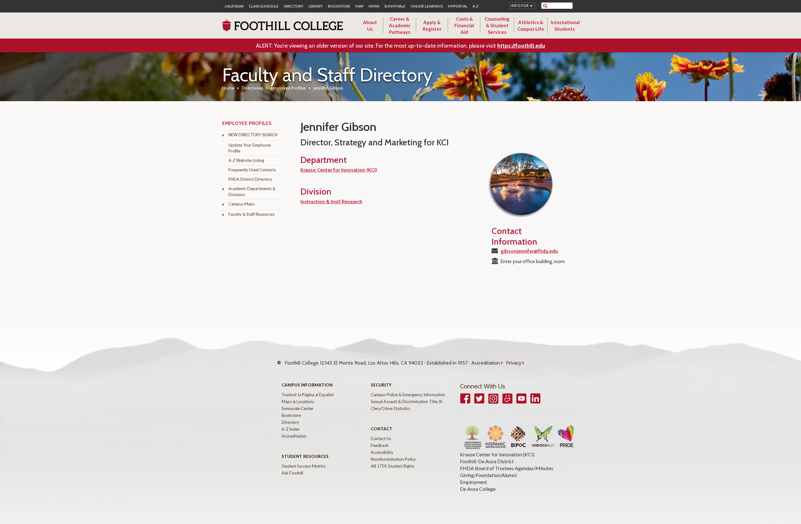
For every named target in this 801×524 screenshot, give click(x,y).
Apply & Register (432, 25)
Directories (252, 88)
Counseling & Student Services (497, 25)
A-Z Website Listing (246, 160)
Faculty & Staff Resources (251, 214)
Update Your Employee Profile (249, 148)
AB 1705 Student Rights (393, 466)
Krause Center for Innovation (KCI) (338, 170)
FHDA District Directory (250, 179)
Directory (294, 6)
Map (359, 6)
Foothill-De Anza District (487, 461)
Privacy (513, 363)
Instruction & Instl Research (331, 202)
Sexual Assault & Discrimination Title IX (406, 401)
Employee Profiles (288, 88)
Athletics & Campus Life (530, 25)
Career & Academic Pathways (400, 25)
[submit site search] (545, 6)
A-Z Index (291, 429)
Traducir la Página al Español (308, 394)
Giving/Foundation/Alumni (488, 475)
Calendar (234, 6)
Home (228, 88)
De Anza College (478, 489)
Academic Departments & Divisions (251, 191)
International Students (565, 25)
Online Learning (427, 6)
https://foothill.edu (521, 45)
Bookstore (339, 6)
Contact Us (381, 438)
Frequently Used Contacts (252, 169)
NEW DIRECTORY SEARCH (253, 134)
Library (316, 6)
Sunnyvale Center (298, 408)
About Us (370, 25)
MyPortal (457, 6)
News (374, 6)
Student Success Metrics (304, 466)
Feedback (380, 445)
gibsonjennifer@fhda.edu (529, 251)
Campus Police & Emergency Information (408, 394)
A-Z (475, 6)
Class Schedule (264, 6)
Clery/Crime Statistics (390, 408)
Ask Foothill (292, 472)
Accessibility (382, 452)
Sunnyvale (395, 6)
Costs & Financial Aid (464, 25)
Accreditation (485, 363)
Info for (519, 5)
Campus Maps (241, 203)
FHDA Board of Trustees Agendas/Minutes (506, 468)
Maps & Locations (298, 401)
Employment (473, 482)
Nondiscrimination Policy (393, 459)
